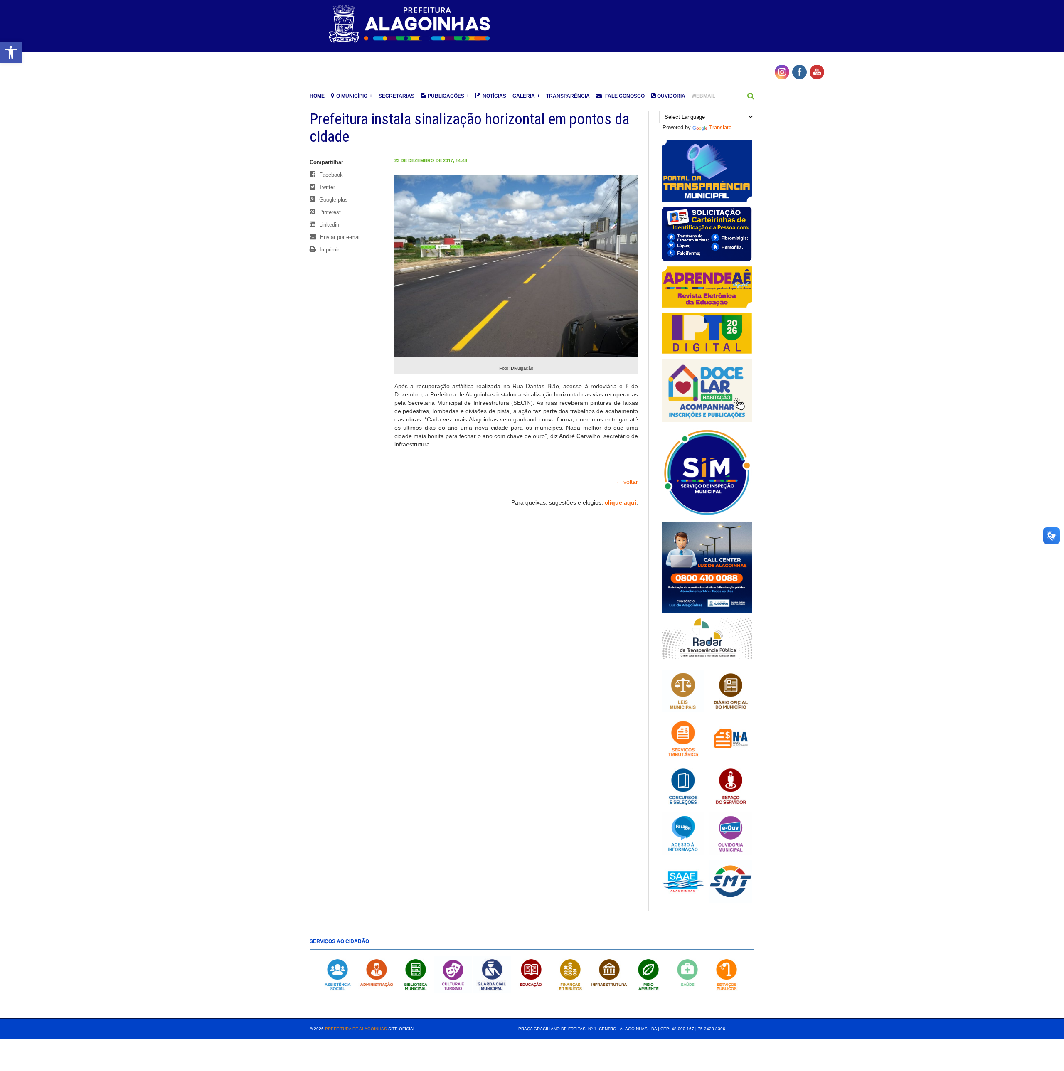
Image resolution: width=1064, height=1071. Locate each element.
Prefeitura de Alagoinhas (356, 1029)
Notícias (494, 96)
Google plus (333, 200)
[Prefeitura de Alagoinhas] (411, 24)
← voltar (627, 481)
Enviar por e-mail (339, 237)
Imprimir (328, 249)
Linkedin (328, 225)
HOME (317, 96)
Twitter (326, 187)
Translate (720, 127)
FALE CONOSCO (624, 96)
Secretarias (396, 96)
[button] (11, 52)
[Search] (750, 96)
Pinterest (329, 212)
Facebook (330, 175)
